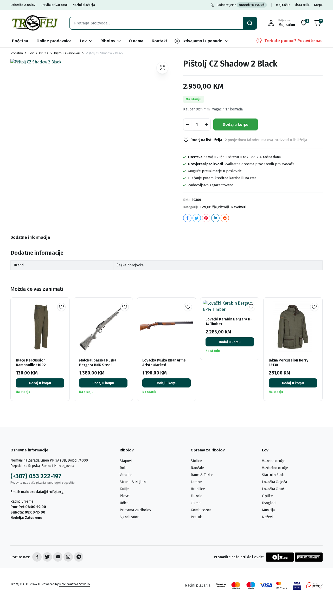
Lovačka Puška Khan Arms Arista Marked (164, 362)
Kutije (124, 489)
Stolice (196, 461)
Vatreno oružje (273, 461)
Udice (124, 503)
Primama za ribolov (135, 510)
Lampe (196, 482)
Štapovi (126, 461)
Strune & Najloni (133, 482)
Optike (267, 496)
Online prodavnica (54, 40)
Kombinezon (201, 510)
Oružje (43, 53)
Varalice (126, 475)
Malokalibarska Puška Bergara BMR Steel (97, 362)
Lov (83, 40)
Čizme (195, 503)
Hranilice (198, 489)
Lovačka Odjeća (274, 482)
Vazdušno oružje (275, 468)
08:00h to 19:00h (252, 5)
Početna (20, 40)
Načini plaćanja (84, 5)
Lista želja (302, 5)
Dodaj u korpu (235, 124)
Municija (268, 510)
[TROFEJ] (34, 23)
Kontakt (159, 40)
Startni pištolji (273, 475)
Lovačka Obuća (274, 489)
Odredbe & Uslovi (23, 5)
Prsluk (196, 517)
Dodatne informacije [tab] (30, 237)
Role (123, 468)
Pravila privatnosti (54, 5)
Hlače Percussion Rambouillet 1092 (31, 362)
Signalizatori (129, 517)
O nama (136, 40)
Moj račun (283, 5)
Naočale (197, 468)
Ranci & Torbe (202, 475)
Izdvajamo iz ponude (202, 40)
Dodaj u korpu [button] (40, 383)
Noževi (267, 517)
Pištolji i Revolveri (67, 53)
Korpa (318, 5)
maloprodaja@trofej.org (42, 492)
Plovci (125, 496)
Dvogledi (269, 503)
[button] (318, 23)
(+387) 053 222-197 (35, 476)
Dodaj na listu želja (206, 140)
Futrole (196, 496)
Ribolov (107, 40)
